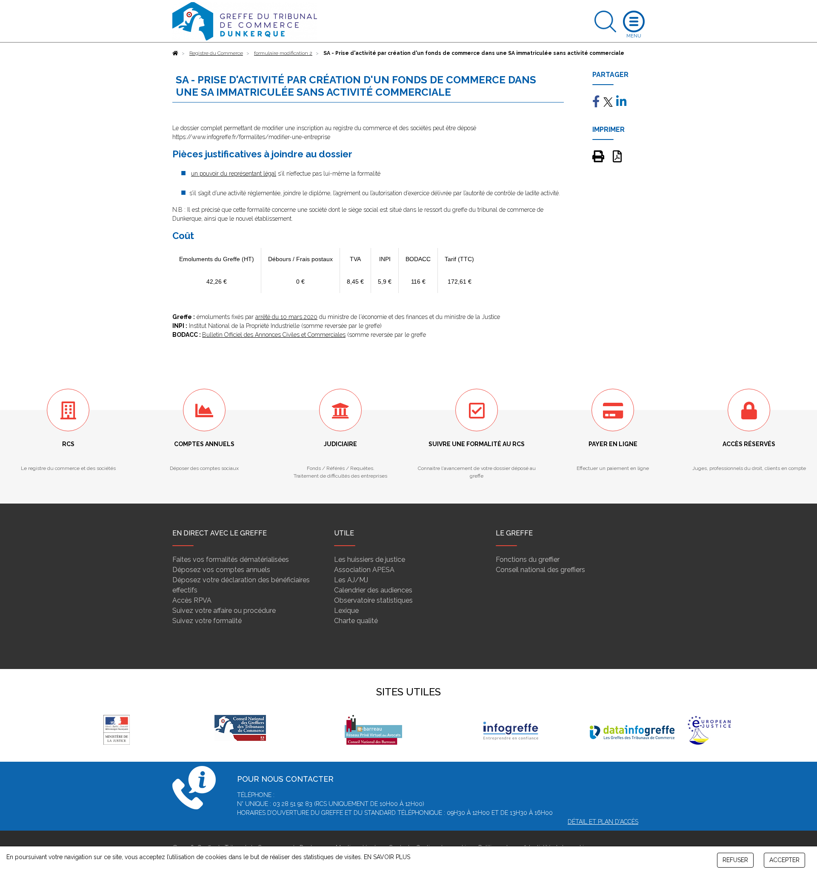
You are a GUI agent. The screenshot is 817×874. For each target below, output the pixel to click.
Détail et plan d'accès (603, 821)
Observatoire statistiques (373, 600)
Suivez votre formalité (207, 621)
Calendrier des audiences (373, 590)
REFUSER (735, 860)
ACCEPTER (784, 860)
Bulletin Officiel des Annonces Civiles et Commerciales (274, 334)
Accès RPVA (191, 600)
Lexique (346, 610)
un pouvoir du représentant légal (233, 173)
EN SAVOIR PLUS (387, 857)
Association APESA (364, 570)
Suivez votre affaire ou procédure (224, 610)
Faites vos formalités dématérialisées (230, 559)
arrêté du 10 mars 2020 (286, 316)
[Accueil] (175, 53)
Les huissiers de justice (369, 559)
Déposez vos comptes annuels (221, 570)
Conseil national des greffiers (540, 570)
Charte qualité (356, 621)
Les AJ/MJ (351, 580)
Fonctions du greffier (528, 559)
